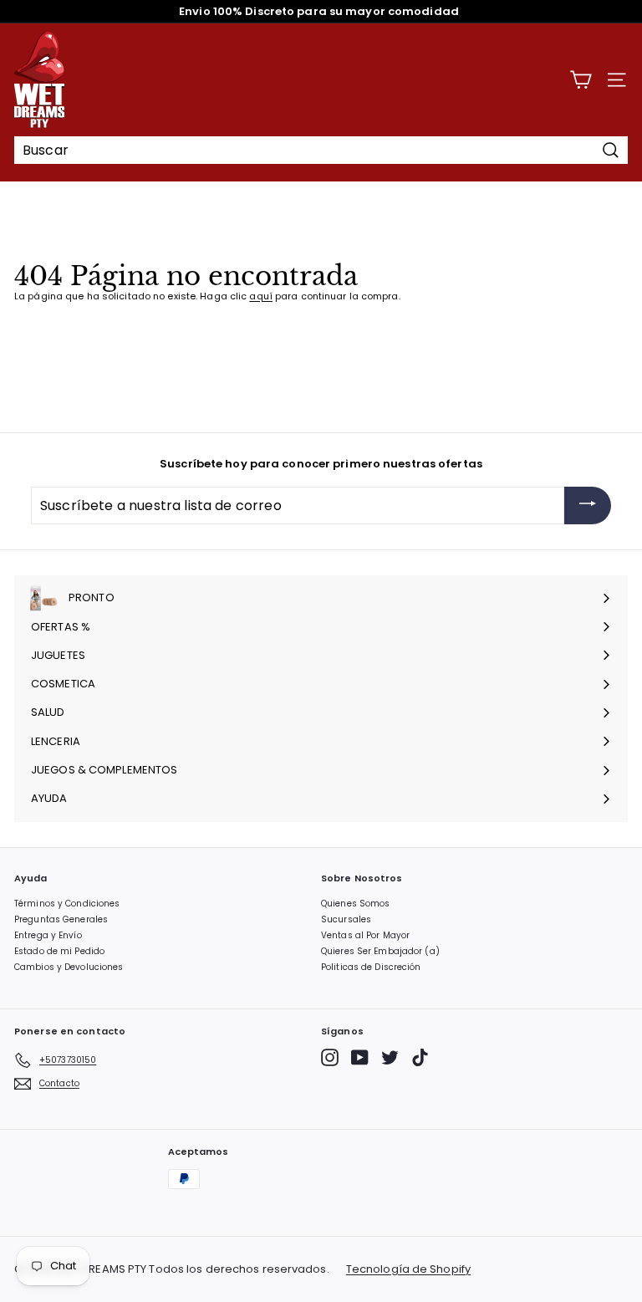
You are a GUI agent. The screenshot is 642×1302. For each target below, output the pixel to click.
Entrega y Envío (48, 935)
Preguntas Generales (61, 919)
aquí (260, 296)
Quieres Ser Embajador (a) (380, 951)
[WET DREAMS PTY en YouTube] (360, 1057)
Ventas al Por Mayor (365, 935)
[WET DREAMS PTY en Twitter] (390, 1057)
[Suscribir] (587, 505)
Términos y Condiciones (67, 903)
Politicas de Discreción (371, 967)
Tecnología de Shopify (408, 1269)
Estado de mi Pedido (59, 951)
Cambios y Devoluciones (68, 967)
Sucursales (346, 919)
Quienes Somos (355, 903)
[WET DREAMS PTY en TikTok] (420, 1057)
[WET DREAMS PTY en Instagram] (330, 1057)
